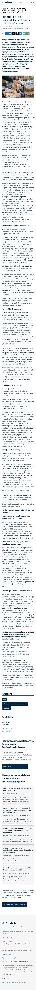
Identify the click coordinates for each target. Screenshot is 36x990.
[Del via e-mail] (28, 33)
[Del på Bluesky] (20, 33)
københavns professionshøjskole (14, 704)
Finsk (24, 982)
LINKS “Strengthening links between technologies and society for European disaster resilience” (16, 654)
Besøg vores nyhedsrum (14, 904)
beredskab (6, 708)
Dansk (4, 982)
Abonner (7, 767)
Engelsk (9, 982)
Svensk (19, 982)
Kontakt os (5, 931)
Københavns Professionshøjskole (13, 28)
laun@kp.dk (29, 677)
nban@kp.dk (27, 686)
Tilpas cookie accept (9, 958)
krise (4, 700)
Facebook (11, 954)
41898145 (8, 728)
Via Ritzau (5, 933)
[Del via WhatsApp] (24, 33)
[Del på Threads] (17, 33)
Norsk (14, 982)
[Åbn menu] (21, 2)
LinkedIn (4, 954)
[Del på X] (13, 33)
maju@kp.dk (6, 731)
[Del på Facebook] (6, 33)
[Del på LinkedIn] (10, 33)
